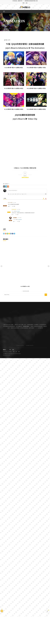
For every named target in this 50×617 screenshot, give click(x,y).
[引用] (19, 176)
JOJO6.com (5, 333)
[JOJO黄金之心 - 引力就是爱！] (25, 7)
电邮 (19, 333)
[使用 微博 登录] (8, 168)
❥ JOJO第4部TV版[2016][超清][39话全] (36, 88)
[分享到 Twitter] (14, 216)
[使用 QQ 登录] (6, 168)
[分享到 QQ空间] (9, 216)
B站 (10, 331)
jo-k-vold (10, 184)
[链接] (22, 176)
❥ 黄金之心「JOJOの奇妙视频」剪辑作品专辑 (25, 150)
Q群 (16, 333)
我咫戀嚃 (15, 199)
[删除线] (14, 176)
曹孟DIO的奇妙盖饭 (25, 245)
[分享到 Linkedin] (11, 216)
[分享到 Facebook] (12, 216)
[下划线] (12, 176)
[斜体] (10, 176)
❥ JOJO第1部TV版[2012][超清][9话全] (14, 67)
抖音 (13, 331)
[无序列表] (17, 176)
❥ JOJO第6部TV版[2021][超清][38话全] (36, 109)
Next (48, 248)
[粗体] (9, 176)
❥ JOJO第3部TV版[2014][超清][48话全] (13, 88)
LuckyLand (14, 191)
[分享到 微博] (5, 216)
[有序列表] (15, 176)
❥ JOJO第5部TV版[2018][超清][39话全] (13, 109)
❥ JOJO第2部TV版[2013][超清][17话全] (36, 67)
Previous (1, 248)
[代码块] (20, 176)
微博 (13, 333)
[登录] (4, 168)
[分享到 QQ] (4, 216)
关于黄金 (10, 333)
